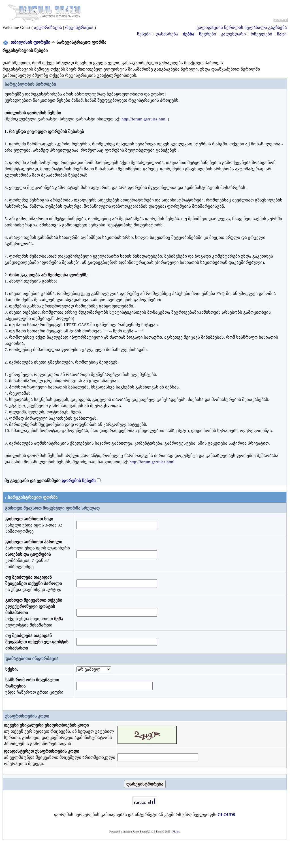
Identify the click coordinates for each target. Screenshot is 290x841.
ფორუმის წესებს (79, 480)
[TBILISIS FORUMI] (44, 12)
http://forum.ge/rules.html (144, 119)
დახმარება (166, 34)
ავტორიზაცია (48, 27)
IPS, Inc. (176, 831)
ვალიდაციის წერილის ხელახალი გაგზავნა (242, 27)
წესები (144, 34)
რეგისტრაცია (79, 27)
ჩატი (282, 34)
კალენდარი (233, 34)
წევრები (207, 34)
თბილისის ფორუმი (30, 42)
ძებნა (188, 34)
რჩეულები (261, 34)
